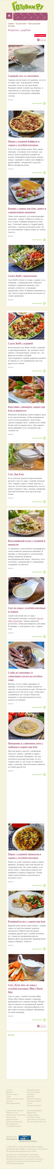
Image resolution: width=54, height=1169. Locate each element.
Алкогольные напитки (14, 1110)
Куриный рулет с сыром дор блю (26, 921)
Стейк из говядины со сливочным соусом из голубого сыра (25, 676)
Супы (8, 1096)
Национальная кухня (14, 1122)
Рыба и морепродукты (15, 1099)
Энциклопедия (32, 1115)
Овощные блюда (33, 1090)
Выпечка (9, 1092)
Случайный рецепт (13, 1126)
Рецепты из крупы (34, 1099)
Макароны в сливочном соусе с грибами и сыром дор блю (25, 745)
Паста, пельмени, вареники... (33, 1093)
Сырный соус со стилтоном (23, 75)
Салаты (9, 1090)
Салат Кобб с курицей (20, 343)
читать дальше (37, 103)
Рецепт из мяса (12, 1094)
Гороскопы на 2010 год (36, 1119)
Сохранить (41, 35)
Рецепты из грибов (34, 1101)
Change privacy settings (28, 1141)
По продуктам (21, 23)
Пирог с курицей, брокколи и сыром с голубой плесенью (24, 855)
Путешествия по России (36, 1122)
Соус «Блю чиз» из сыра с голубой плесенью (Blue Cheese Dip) (25, 988)
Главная (11, 23)
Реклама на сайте (33, 1117)
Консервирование (13, 1103)
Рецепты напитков (34, 1105)
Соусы (29, 1103)
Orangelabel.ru (11, 1139)
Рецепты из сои (12, 1113)
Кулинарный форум (34, 1110)
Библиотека (31, 1113)
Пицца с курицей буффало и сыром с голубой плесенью (23, 143)
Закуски (9, 1101)
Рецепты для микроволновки (12, 1118)
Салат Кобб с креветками (22, 275)
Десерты (30, 1096)
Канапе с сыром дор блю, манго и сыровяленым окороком (27, 210)
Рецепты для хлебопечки (15, 1115)
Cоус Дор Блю (16, 474)
